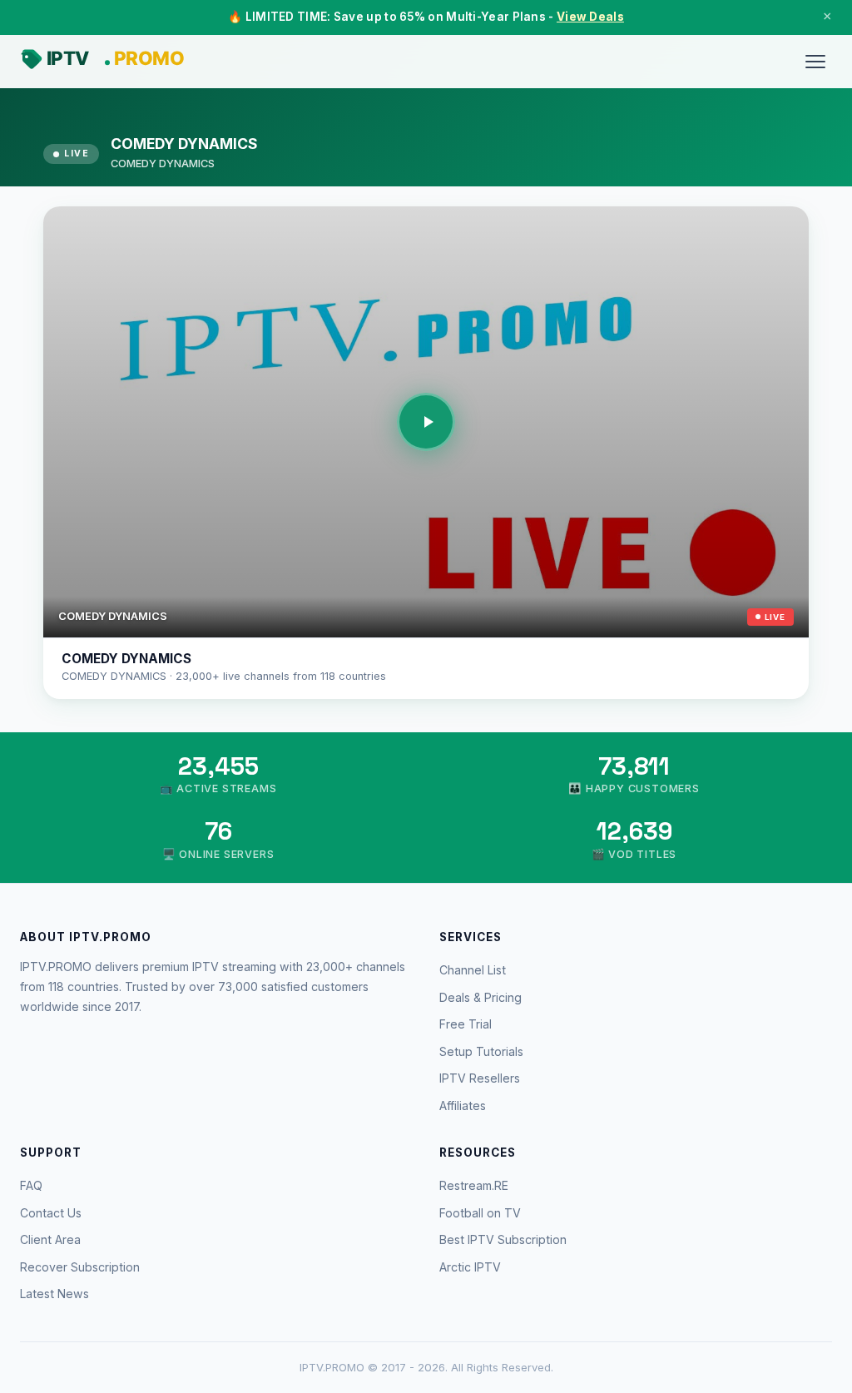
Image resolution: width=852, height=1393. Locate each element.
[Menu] (815, 61)
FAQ (31, 1185)
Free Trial (465, 1024)
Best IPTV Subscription (503, 1239)
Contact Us (51, 1213)
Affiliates (462, 1105)
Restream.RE (473, 1185)
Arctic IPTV (470, 1267)
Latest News (54, 1293)
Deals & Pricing (480, 997)
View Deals (590, 16)
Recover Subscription (80, 1267)
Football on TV (480, 1213)
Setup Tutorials (481, 1051)
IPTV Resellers (479, 1078)
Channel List (472, 970)
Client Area (50, 1239)
